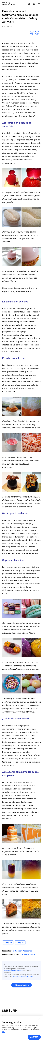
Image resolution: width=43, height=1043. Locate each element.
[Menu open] (39, 4)
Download (32, 33)
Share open (37, 33)
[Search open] (29, 4)
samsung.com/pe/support (13, 971)
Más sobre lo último (21, 985)
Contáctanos (6, 1016)
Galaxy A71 (19, 942)
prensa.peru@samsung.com (23, 977)
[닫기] (39, 1018)
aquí (3, 1032)
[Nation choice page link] (34, 4)
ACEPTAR (34, 1037)
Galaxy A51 (7, 942)
